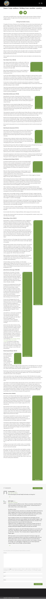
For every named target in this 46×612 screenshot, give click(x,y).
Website (4, 579)
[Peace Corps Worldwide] (6, 3)
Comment (5, 552)
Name (4, 572)
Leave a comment (37, 488)
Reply (10, 496)
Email (4, 576)
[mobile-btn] (39, 3)
